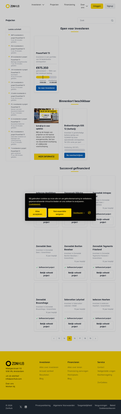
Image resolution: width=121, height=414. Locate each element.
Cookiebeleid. (35, 204)
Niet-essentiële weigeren (59, 212)
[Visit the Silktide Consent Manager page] (89, 213)
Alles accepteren (37, 212)
